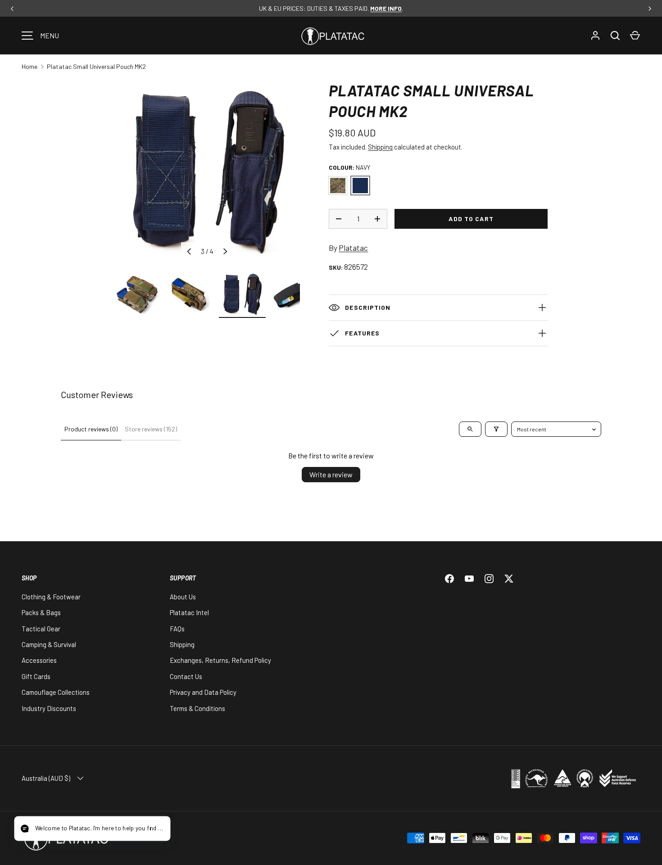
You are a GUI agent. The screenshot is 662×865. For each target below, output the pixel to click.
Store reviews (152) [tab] (151, 429)
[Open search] (470, 429)
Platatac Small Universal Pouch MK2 (96, 66)
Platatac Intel (189, 612)
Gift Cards (36, 676)
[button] (635, 35)
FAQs (177, 629)
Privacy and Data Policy (203, 692)
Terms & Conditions (197, 708)
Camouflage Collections (56, 692)
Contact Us (186, 676)
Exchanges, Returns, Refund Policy (220, 660)
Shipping (380, 147)
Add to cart (471, 218)
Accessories (39, 660)
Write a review (331, 474)
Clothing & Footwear (51, 597)
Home (29, 66)
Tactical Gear (41, 629)
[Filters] (496, 429)
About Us (183, 597)
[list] (207, 173)
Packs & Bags (41, 612)
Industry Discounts (49, 708)
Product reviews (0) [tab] (91, 429)
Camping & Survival (49, 644)
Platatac (353, 247)
